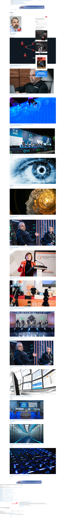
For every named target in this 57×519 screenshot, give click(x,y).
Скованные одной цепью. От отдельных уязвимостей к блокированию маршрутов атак (20, 65)
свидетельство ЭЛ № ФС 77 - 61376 (23, 503)
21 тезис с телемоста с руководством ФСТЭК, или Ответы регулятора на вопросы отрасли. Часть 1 (20, 308)
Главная (12, 13)
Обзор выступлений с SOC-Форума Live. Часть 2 (19, 337)
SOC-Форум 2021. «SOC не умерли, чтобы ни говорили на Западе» (22, 154)
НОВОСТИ (19, 9)
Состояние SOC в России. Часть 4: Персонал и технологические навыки (21, 445)
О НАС (38, 9)
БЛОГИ (22, 9)
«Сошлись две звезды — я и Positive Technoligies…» (19, 94)
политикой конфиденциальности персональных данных (16, 487)
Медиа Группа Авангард (14, 514)
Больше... (37, 24)
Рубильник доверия (16, 4)
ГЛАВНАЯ (12, 9)
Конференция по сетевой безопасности (17, 1)
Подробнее (11, 127)
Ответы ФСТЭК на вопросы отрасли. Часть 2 (18, 277)
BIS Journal (12, 14)
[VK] (40, 0)
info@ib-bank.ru (30, 501)
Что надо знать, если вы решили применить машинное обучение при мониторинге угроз (21, 216)
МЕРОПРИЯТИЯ (15, 9)
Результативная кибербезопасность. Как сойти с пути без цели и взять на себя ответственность (21, 125)
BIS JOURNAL (25, 9)
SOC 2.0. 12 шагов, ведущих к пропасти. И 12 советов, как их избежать (21, 397)
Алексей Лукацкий (13, 15)
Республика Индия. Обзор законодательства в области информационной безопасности (23, 0)
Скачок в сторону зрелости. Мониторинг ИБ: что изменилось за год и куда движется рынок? (22, 247)
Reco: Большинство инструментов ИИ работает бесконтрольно (19, 3)
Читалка (36, 21)
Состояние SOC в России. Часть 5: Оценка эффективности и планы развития (21, 421)
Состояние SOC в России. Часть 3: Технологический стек (20, 475)
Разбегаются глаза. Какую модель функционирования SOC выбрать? (20, 185)
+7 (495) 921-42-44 (26, 502)
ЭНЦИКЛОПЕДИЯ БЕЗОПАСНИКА (31, 9)
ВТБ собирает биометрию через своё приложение (18, 2)
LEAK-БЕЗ (36, 9)
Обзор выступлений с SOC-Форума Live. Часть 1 (19, 366)
